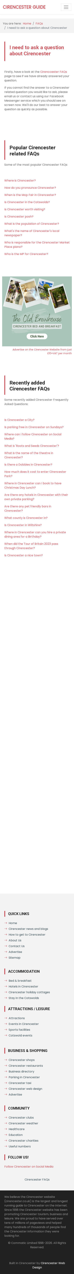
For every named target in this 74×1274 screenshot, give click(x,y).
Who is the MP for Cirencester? (26, 254)
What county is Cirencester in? (26, 518)
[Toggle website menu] (66, 7)
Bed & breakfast (20, 981)
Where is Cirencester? (20, 180)
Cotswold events (20, 1035)
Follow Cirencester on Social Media (28, 1167)
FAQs (39, 23)
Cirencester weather (23, 1123)
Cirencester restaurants (26, 1066)
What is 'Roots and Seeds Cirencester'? (31, 446)
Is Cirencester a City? (19, 420)
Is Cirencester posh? (18, 216)
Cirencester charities (23, 1141)
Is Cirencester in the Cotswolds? (27, 202)
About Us (15, 940)
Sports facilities (19, 1030)
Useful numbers (20, 1146)
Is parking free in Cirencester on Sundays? (34, 427)
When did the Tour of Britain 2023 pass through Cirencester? (31, 546)
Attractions (17, 1018)
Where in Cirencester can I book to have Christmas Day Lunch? (32, 485)
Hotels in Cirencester (23, 986)
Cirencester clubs (21, 1118)
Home (27, 23)
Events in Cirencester (24, 1024)
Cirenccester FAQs (53, 72)
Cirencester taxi (20, 1083)
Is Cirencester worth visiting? (24, 209)
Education (16, 1135)
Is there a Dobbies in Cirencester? (28, 464)
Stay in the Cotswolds (24, 998)
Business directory (21, 1071)
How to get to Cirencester (27, 935)
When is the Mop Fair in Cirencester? (30, 195)
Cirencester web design (25, 1089)
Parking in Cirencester (24, 1077)
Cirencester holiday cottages (29, 992)
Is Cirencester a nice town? (23, 555)
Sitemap (14, 958)
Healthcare (17, 1129)
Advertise (15, 952)
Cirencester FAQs (37, 1179)
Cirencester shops (22, 1060)
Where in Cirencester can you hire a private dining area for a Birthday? (35, 534)
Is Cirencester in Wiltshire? (23, 525)
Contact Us (17, 946)
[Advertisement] (37, 727)
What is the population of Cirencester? (31, 224)
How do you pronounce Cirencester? (30, 188)
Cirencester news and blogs (28, 929)
